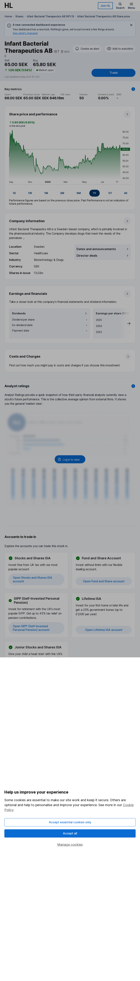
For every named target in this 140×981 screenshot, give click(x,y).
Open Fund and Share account (103, 581)
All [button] (125, 193)
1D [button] (14, 193)
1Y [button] (94, 193)
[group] (70, 193)
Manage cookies (70, 844)
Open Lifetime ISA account (103, 630)
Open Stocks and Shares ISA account (32, 579)
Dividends (19, 313)
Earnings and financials (28, 294)
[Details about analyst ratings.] (133, 386)
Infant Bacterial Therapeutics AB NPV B (50, 16)
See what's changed (25, 33)
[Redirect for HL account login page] (70, 459)
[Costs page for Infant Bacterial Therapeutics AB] (70, 360)
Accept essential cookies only (70, 822)
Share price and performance (33, 114)
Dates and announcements (96, 249)
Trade (114, 72)
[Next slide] (125, 323)
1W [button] (30, 193)
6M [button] (79, 193)
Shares (19, 16)
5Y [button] (110, 193)
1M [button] (46, 193)
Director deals (87, 255)
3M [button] (62, 193)
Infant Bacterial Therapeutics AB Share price (103, 16)
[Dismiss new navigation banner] (131, 25)
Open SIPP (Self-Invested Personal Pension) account (31, 628)
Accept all (70, 833)
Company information (27, 221)
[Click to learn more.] (133, 89)
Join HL (105, 5)
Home (8, 16)
